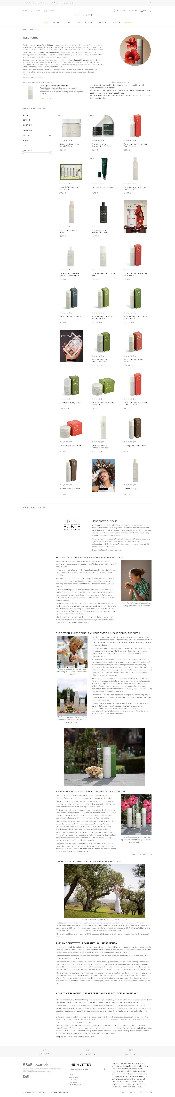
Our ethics (73, 1077)
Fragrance (103, 23)
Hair (78, 23)
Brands (116, 23)
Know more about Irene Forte (33, 77)
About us (73, 1074)
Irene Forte (147, 854)
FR (23, 10)
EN (26, 10)
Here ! (73, 3)
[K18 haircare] (103, 475)
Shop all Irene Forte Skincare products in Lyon (75, 1037)
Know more (46, 98)
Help (123, 1092)
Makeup (88, 23)
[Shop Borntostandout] (135, 216)
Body (68, 23)
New (45, 23)
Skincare (56, 23)
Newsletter (77, 1064)
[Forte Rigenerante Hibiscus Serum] (30, 93)
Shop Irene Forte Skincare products (106, 550)
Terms (132, 1092)
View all (41, 109)
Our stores (74, 1080)
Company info (146, 1092)
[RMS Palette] (71, 346)
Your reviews (75, 1085)
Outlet (128, 23)
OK (105, 1069)
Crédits (65, 1092)
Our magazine (75, 1082)
